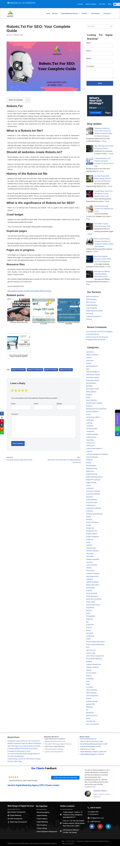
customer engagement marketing (97, 454)
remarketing (90, 636)
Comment (15, 414)
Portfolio (84, 13)
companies (89, 426)
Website (59, 403)
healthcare (89, 539)
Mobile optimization (92, 585)
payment (89, 610)
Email (36, 403)
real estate (89, 633)
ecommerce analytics (93, 491)
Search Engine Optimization (95, 641)
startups (88, 670)
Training (89, 319)
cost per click (90, 443)
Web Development (92, 296)
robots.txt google (51, 369)
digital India (90, 471)
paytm (88, 613)
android (88, 363)
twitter (88, 684)
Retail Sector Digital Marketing (54, 746)
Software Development (93, 316)
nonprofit (89, 590)
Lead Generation (91, 565)
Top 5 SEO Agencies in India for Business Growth (24, 746)
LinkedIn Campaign (92, 573)
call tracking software (93, 417)
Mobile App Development (94, 311)
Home (48, 13)
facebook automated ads (94, 514)
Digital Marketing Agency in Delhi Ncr (92, 754)
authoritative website (93, 374)
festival (88, 516)
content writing (91, 437)
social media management (95, 656)
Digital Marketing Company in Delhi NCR (93, 752)
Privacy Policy (70, 841)
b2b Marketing (91, 383)
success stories (91, 673)
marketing (89, 579)
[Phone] (117, 433)
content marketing (92, 434)
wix (87, 710)
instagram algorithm (92, 559)
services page (90, 653)
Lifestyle (89, 568)
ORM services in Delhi (87, 749)
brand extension (91, 400)
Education (89, 497)
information (90, 553)
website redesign (92, 701)
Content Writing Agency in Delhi (90, 746)
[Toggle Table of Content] (27, 100)
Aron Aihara (90, 331)
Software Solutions (92, 667)
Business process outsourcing (96, 409)
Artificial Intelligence (93, 372)
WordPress (90, 713)
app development (92, 366)
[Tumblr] (2, 425)
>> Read (103, 141)
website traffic (90, 704)
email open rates (91, 502)
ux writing (89, 687)
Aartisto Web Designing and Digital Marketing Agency (41, 843)
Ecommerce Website (93, 494)
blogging (89, 394)
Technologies (95, 13)
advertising (89, 352)
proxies (88, 630)
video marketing (91, 690)
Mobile (89, 58)
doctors (88, 485)
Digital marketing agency (94, 477)
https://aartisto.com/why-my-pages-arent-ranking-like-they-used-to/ (29, 291)
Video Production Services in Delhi (91, 741)
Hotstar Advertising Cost (88, 739)
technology (89, 678)
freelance (89, 519)
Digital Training (91, 482)
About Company (91, 4)
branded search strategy (94, 403)
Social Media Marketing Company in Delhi (93, 744)
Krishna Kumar (91, 337)
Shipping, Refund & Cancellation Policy (96, 841)
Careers (80, 4)
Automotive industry (92, 380)
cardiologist (90, 420)
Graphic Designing (92, 536)
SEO (87, 647)
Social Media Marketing (94, 658)
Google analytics (91, 534)
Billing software (91, 392)
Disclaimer (80, 841)
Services (55, 13)
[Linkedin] (108, 826)
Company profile (91, 428)
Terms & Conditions (68, 843)
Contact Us (107, 13)
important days (91, 548)
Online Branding (91, 593)
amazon (89, 357)
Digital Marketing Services (69, 13)
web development (92, 695)
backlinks (89, 386)
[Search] (111, 26)
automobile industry (92, 377)
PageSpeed (90, 607)
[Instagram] (100, 826)
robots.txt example (18, 369)
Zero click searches (92, 724)
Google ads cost (91, 531)
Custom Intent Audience (94, 448)
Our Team (102, 4)
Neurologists (90, 588)
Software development (93, 664)
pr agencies (90, 624)
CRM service (90, 445)
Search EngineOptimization (95, 644)
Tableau (89, 676)
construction (90, 431)
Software (89, 661)
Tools (88, 681)
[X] (2, 417)
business (89, 406)
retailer (88, 639)
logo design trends (92, 576)
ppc (87, 622)
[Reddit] (2, 429)
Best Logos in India (92, 389)
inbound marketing (92, 551)
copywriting (90, 440)
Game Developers (92, 522)
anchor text (89, 360)
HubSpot (89, 545)
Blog (109, 4)
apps (87, 369)
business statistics (92, 411)
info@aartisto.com (15, 3)
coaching (89, 423)
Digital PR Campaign (93, 479)
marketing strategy (92, 582)
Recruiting (89, 313)
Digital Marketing (91, 305)
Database (89, 460)
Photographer (90, 616)
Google (88, 525)
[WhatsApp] (2, 432)
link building (90, 570)
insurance (89, 562)
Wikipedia (89, 707)
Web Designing (91, 299)
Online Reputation (92, 596)
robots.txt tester (66, 369)
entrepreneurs (90, 505)
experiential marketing (93, 508)
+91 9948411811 (29, 3)
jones (10, 35)
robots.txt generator (35, 369)
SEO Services (91, 650)
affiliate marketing (92, 355)
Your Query (90, 66)
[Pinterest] (2, 421)
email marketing (91, 499)
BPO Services (91, 302)
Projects (89, 627)
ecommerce (90, 488)
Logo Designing (91, 308)
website (88, 698)
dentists (88, 462)
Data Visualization (92, 457)
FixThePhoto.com (90, 787)
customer (89, 451)
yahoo (88, 718)
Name (13, 403)
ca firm (88, 414)
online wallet (90, 602)
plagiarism (89, 619)
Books (88, 397)
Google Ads (90, 528)
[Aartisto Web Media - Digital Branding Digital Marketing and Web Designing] (10, 13)
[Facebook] (92, 826)
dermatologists (91, 465)
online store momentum (94, 599)
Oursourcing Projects (93, 605)
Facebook (89, 511)
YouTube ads (90, 721)
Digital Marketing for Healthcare (55, 739)
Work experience (91, 715)
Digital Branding (91, 468)
